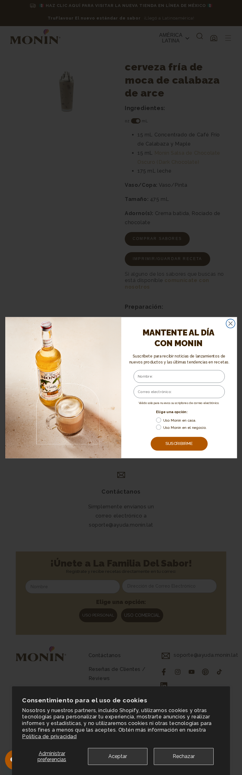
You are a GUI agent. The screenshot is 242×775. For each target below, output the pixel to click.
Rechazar (184, 756)
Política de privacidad (49, 736)
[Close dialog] (230, 323)
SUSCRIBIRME (179, 443)
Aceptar (117, 756)
